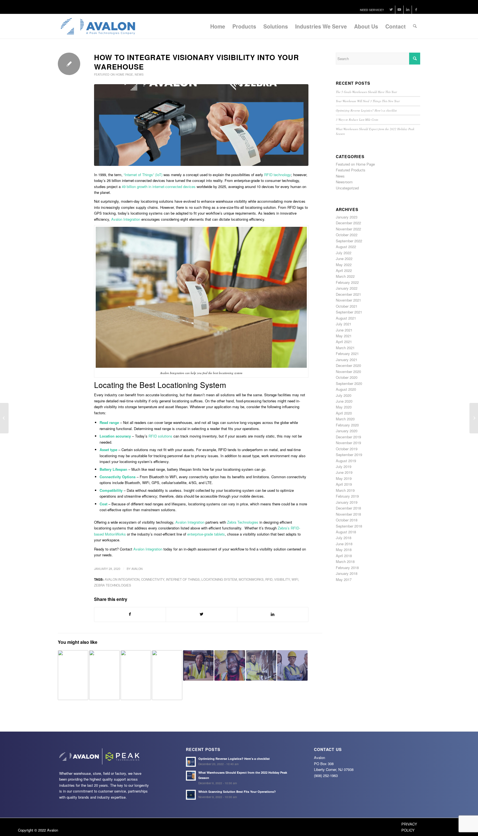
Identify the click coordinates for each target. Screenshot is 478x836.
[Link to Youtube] (399, 10)
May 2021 (344, 335)
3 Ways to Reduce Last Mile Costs (357, 119)
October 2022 (346, 234)
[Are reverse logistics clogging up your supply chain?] (261, 665)
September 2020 (349, 383)
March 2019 (345, 490)
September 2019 (349, 454)
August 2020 (346, 389)
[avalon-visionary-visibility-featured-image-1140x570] (201, 125)
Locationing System (219, 579)
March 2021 (345, 347)
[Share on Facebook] (130, 614)
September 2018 (349, 526)
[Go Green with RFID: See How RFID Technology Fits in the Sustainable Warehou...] (4, 418)
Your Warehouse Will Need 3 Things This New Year (368, 101)
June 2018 (344, 543)
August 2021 (346, 318)
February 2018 (347, 567)
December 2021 (348, 294)
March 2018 (345, 561)
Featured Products (350, 170)
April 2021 (344, 341)
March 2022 (345, 276)
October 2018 (346, 520)
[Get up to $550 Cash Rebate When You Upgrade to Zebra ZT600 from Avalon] (73, 675)
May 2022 (344, 264)
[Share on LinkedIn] (272, 614)
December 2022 (348, 222)
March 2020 (345, 418)
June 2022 (344, 258)
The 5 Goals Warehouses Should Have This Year (366, 92)
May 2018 (344, 549)
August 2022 (346, 246)
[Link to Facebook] (416, 10)
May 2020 (344, 407)
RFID (268, 579)
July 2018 (343, 537)
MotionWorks (251, 579)
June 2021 (344, 330)
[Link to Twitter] (391, 10)
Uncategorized (347, 188)
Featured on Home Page (113, 74)
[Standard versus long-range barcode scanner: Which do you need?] (198, 665)
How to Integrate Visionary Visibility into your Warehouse (196, 62)
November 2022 (348, 228)
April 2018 (344, 555)
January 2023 (346, 217)
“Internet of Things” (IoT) (143, 174)
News (139, 74)
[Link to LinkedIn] (408, 10)
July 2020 (343, 395)
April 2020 (344, 413)
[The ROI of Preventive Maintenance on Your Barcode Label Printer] (104, 675)
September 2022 (349, 240)
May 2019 (344, 478)
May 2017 (344, 579)
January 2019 (346, 502)
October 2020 (346, 377)
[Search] (414, 26)
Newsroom (344, 181)
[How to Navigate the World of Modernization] (473, 418)
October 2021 (346, 306)
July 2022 (343, 252)
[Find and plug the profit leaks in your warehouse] (136, 675)
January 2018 (346, 573)
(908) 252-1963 (326, 775)
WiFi (295, 579)
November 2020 (348, 371)
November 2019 (348, 442)
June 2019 (344, 472)
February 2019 (347, 496)
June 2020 (344, 401)
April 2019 (344, 484)
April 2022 (344, 270)
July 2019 (343, 466)
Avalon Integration (189, 522)
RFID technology (277, 174)
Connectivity (152, 579)
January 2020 (346, 430)
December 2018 (348, 508)
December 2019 (348, 436)
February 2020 (347, 425)
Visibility (282, 579)
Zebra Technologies (112, 585)
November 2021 (348, 300)
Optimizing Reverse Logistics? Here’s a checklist (366, 110)
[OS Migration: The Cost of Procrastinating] (167, 675)
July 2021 (343, 323)
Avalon (137, 569)
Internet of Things (183, 579)
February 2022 (347, 282)
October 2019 (346, 448)
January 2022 (346, 288)
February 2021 (347, 353)
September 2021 (349, 312)
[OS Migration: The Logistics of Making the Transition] (292, 665)
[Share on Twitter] (201, 614)
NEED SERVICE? (372, 10)
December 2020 (348, 365)
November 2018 (348, 514)
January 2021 (346, 359)
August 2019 (346, 460)
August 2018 (346, 531)
